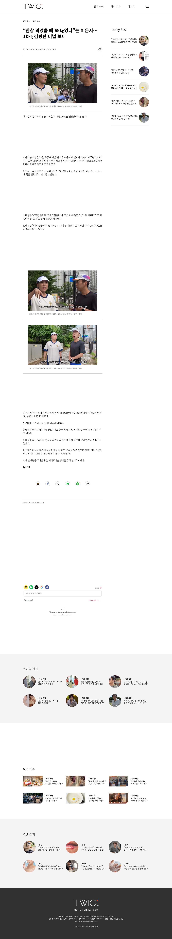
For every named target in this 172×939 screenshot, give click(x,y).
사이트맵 (111, 916)
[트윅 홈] (33, 6)
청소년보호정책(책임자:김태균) (100, 916)
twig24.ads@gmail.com (89, 921)
